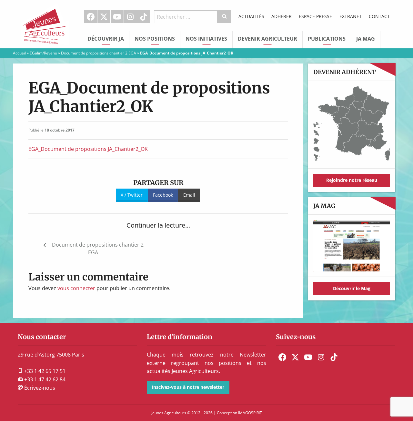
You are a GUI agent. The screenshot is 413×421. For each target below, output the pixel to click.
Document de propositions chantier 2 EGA (98, 53)
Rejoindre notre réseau (351, 180)
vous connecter (76, 288)
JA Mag (365, 38)
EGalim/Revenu (43, 53)
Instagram (130, 16)
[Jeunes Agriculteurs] (45, 23)
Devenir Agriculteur (267, 38)
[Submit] (224, 16)
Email (189, 195)
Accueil (19, 53)
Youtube (117, 16)
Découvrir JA (105, 38)
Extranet (350, 16)
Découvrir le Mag (351, 288)
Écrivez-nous (39, 387)
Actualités (251, 16)
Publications (327, 38)
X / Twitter (132, 195)
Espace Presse (315, 16)
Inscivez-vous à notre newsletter (188, 387)
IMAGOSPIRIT (250, 413)
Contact (379, 16)
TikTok (143, 16)
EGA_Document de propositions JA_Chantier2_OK (88, 148)
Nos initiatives (206, 38)
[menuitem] (90, 16)
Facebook (90, 16)
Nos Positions (155, 38)
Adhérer (281, 16)
